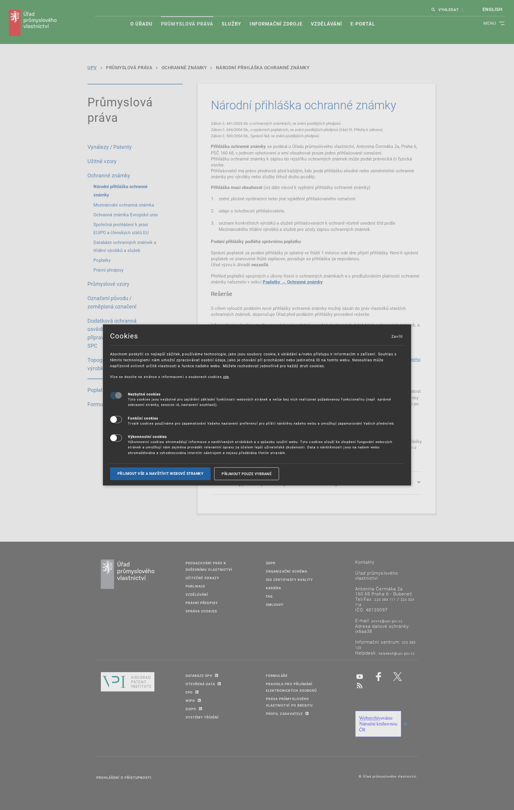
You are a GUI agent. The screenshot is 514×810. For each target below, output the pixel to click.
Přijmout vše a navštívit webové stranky (160, 474)
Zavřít (396, 336)
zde (226, 376)
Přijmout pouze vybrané (247, 473)
